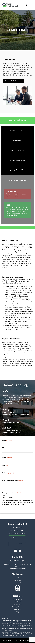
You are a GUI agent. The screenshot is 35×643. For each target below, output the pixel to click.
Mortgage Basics (17, 604)
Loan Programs (17, 599)
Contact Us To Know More (14, 81)
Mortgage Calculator (17, 607)
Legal (17, 577)
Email (6, 465)
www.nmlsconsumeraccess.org (17, 535)
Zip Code (8, 473)
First (3, 447)
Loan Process (17, 601)
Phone (7, 457)
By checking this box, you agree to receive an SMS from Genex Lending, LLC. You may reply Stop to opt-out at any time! (17, 502)
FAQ (17, 612)
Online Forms (17, 609)
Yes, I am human (8, 497)
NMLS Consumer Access (17, 538)
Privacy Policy (17, 580)
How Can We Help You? (13, 480)
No (4, 495)
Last (3, 454)
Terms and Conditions (17, 582)
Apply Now (17, 544)
